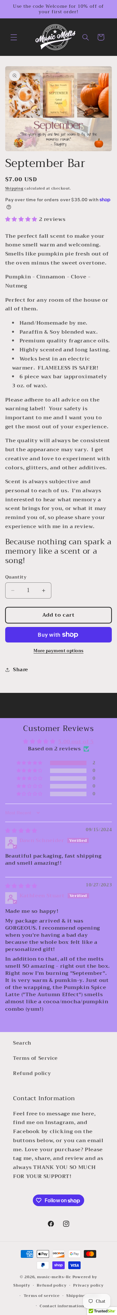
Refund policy (32, 1073)
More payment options (58, 651)
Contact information (62, 1306)
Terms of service (42, 1295)
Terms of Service (35, 1058)
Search (22, 1043)
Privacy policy (88, 1285)
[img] (21, 830)
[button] (13, 37)
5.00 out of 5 (76, 741)
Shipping (14, 188)
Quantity (15, 577)
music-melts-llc (54, 1277)
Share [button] (20, 669)
